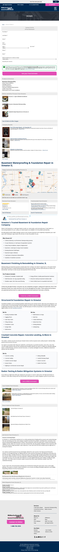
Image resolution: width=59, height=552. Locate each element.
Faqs (35, 523)
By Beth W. (5, 205)
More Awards (5, 159)
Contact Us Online (15, 522)
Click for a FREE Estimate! (29, 296)
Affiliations (47, 517)
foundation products (17, 308)
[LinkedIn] (37, 537)
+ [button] (55, 187)
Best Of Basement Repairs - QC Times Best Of (20, 127)
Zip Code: (32, 46)
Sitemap (36, 550)
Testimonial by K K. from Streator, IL (38, 209)
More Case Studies (6, 401)
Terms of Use (28, 69)
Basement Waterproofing (51, 507)
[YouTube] (39, 537)
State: (3, 46)
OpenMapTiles (43, 192)
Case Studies (48, 530)
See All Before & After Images (10, 121)
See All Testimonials (36, 212)
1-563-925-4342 (29, 548)
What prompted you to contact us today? (10, 57)
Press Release (37, 521)
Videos (35, 533)
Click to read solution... (16, 390)
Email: (3, 54)
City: (3, 42)
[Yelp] (35, 537)
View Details (4, 102)
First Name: (5, 31)
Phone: (4, 50)
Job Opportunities (7, 4)
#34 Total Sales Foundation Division (18, 138)
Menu (55, 9)
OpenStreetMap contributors (52, 192)
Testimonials (37, 531)
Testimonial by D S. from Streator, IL (38, 206)
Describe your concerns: (7, 61)
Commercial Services (39, 509)
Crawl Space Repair (38, 507)
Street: (4, 39)
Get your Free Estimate (29, 73)
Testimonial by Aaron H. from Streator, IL (39, 204)
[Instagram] (43, 537)
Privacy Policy (24, 550)
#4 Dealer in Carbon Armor (16, 149)
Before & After (48, 531)
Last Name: (5, 35)
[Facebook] (45, 537)
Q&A (35, 519)
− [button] (55, 190)
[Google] (41, 537)
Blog (46, 519)
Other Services (37, 511)
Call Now (53, 4)
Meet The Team (49, 521)
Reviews (36, 530)
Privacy (33, 69)
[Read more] (21, 129)
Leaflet (38, 192)
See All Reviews (6, 212)
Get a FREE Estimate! (29, 381)
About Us (36, 517)
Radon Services (48, 509)
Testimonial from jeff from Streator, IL (18, 219)
